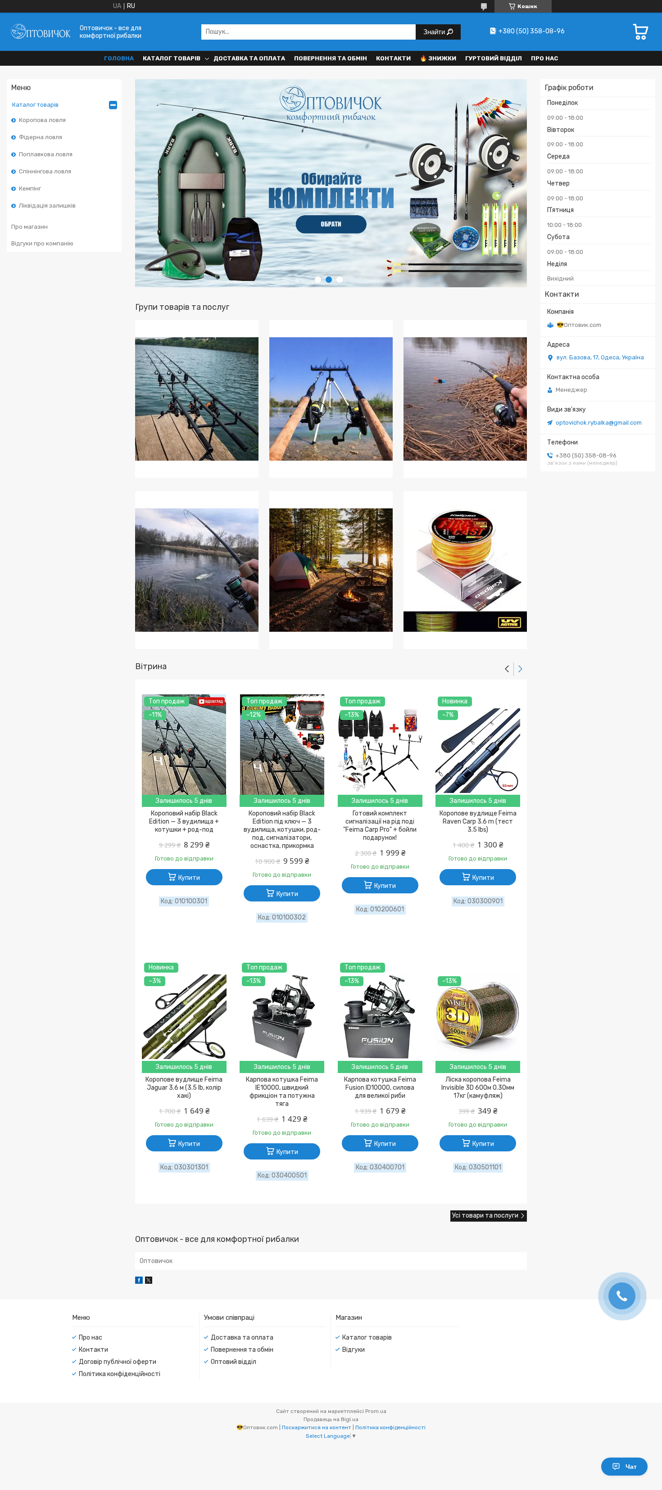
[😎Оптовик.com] (40, 32)
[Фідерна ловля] (331, 399)
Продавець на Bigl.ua (331, 1419)
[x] (148, 1282)
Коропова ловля (42, 120)
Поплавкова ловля (46, 154)
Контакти (393, 58)
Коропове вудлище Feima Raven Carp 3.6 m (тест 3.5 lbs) (478, 821)
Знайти (435, 32)
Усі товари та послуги (485, 1215)
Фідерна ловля (40, 137)
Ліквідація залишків (47, 205)
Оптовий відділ (233, 1362)
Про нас (544, 58)
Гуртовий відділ (493, 58)
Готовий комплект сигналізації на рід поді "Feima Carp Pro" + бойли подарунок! (380, 826)
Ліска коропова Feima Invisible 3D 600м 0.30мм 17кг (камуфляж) (477, 1088)
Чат (631, 1466)
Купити (189, 878)
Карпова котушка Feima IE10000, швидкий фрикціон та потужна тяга (282, 1092)
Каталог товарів (171, 58)
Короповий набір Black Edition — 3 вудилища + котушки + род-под (184, 821)
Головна (119, 58)
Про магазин (29, 226)
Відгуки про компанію (42, 243)
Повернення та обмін (330, 58)
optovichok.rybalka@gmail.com (599, 422)
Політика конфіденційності (119, 1374)
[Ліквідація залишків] (465, 570)
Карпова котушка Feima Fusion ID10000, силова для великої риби (380, 1088)
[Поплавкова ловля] (465, 399)
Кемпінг (30, 188)
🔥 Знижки (438, 58)
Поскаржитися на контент (316, 1427)
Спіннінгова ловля (45, 171)
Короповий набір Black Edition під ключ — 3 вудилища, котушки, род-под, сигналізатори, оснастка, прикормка (282, 830)
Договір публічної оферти (117, 1362)
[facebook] (139, 1282)
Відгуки (353, 1350)
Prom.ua (375, 1411)
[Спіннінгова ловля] (196, 570)
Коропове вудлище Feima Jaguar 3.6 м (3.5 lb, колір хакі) (183, 1088)
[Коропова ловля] (196, 399)
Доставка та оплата (249, 58)
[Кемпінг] (331, 570)
